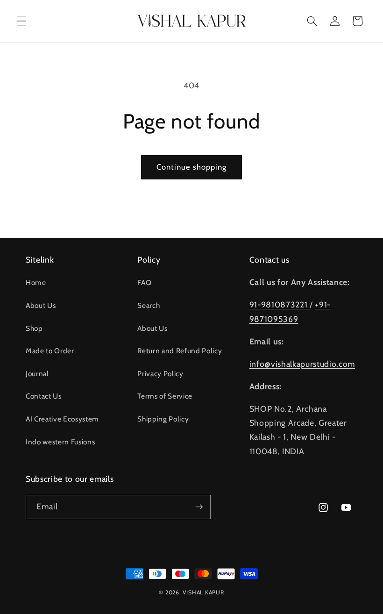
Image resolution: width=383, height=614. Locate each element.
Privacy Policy (160, 373)
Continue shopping (191, 166)
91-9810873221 (279, 304)
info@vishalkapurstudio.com (302, 364)
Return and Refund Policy (179, 350)
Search (148, 305)
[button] (21, 21)
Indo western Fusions (60, 441)
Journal (37, 373)
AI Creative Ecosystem (62, 418)
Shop (34, 328)
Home (36, 282)
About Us (41, 305)
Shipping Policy (163, 418)
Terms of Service (164, 396)
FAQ (144, 282)
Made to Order (50, 350)
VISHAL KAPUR (203, 592)
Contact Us (44, 396)
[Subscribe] (199, 507)
